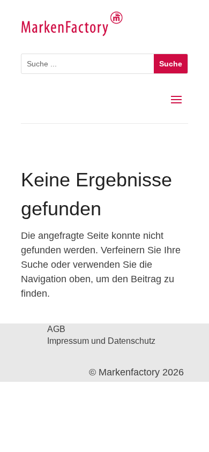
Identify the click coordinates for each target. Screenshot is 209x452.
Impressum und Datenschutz (101, 341)
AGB (56, 330)
